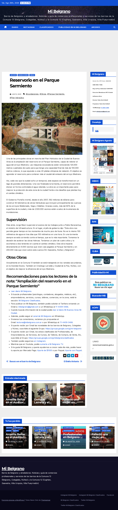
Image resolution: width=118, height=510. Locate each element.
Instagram (29, 27)
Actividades (39, 427)
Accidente (96, 427)
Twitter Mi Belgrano (88, 500)
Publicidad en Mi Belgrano (72, 27)
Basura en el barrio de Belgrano (25, 361)
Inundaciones (23, 75)
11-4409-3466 (61, 307)
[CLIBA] (103, 260)
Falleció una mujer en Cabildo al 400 (72, 402)
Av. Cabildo (96, 430)
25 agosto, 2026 (101, 441)
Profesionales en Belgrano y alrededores (72, 437)
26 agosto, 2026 (72, 441)
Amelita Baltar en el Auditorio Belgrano (16, 402)
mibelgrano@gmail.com (28, 307)
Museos (43, 430)
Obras (32, 75)
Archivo (95, 27)
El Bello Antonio (71, 361)
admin (10, 445)
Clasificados (46, 27)
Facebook (110, 495)
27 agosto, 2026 (44, 441)
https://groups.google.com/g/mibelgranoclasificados (51, 338)
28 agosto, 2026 (15, 441)
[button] (114, 27)
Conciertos (18, 427)
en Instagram (40, 341)
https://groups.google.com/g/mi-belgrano (63, 328)
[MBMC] (103, 200)
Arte (36, 430)
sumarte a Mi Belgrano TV (51, 344)
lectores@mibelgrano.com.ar (29, 322)
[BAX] (103, 235)
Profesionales (69, 430)
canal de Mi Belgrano (42, 316)
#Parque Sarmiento (55, 94)
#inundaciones (32, 94)
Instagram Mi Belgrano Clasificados (92, 495)
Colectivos (106, 430)
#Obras (43, 94)
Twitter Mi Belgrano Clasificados (72, 505)
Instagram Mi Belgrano (69, 495)
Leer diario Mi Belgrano (21, 291)
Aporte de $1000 (44, 350)
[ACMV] (103, 323)
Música (15, 430)
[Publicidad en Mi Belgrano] (103, 285)
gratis (8, 430)
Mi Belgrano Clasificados (29, 300)
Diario (15, 27)
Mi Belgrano (59, 11)
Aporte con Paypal (73, 350)
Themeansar (45, 500)
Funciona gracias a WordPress (13, 500)
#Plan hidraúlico (17, 98)
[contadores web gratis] (103, 358)
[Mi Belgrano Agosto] (103, 159)
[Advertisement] (59, 47)
